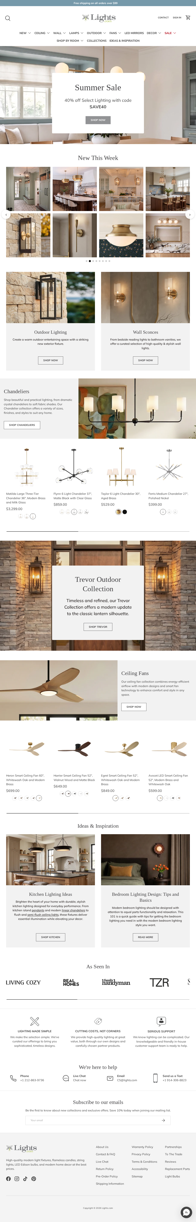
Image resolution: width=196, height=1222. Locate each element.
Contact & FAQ (105, 1154)
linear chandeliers (73, 910)
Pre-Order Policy (107, 1176)
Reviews (170, 1161)
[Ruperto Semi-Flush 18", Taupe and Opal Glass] (28, 235)
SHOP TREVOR (98, 626)
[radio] (21, 516)
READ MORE (145, 937)
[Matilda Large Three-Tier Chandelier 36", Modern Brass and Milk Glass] (26, 467)
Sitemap (137, 1176)
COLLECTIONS (96, 41)
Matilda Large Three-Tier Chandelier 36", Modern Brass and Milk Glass (25, 498)
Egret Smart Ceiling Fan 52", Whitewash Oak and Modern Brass (120, 780)
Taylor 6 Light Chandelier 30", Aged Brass (120, 496)
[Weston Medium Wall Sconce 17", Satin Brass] (121, 235)
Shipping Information (110, 1183)
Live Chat (102, 1161)
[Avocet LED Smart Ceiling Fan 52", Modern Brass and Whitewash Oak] (169, 749)
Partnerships (173, 1147)
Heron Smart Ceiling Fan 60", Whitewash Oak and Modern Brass (25, 780)
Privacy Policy (141, 1154)
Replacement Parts (177, 1169)
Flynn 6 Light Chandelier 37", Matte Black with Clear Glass (73, 496)
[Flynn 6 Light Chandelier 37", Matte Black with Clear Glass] (74, 467)
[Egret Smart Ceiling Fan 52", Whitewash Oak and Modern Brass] (121, 749)
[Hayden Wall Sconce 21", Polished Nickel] (75, 235)
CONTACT (164, 18)
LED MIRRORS (134, 33)
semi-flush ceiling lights (43, 914)
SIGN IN (177, 18)
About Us (102, 1147)
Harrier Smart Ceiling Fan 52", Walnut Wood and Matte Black (74, 778)
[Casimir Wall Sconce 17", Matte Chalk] (168, 235)
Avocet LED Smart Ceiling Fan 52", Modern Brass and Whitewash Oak (168, 780)
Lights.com (107, 1208)
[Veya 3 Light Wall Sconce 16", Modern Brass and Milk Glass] (121, 189)
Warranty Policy (142, 1147)
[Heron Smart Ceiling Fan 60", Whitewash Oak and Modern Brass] (26, 749)
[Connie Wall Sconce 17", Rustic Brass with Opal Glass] (28, 189)
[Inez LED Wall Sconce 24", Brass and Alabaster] (168, 189)
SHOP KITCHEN (50, 937)
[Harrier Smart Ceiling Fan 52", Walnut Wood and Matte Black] (74, 749)
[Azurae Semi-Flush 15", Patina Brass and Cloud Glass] (75, 189)
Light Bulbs (172, 1176)
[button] (188, 17)
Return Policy (105, 1169)
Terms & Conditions (144, 1161)
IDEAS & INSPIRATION (124, 41)
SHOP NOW (98, 119)
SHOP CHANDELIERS (22, 424)
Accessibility (140, 1169)
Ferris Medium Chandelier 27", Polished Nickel (168, 496)
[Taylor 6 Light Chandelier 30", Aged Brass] (121, 467)
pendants (38, 910)
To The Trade (173, 1154)
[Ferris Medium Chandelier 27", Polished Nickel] (169, 467)
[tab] (86, 261)
